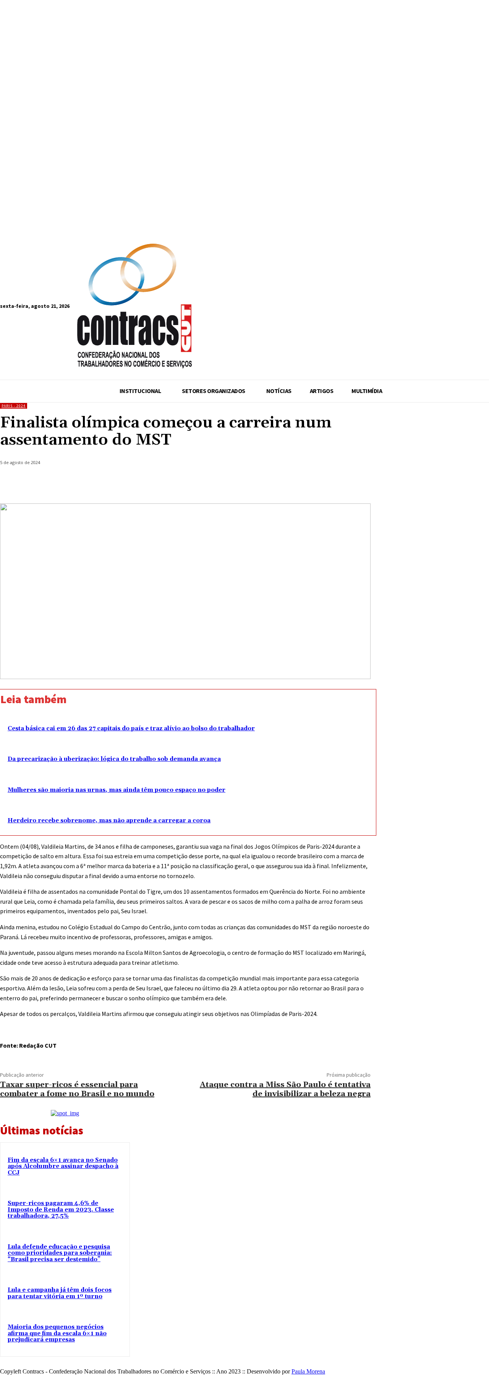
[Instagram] (219, 307)
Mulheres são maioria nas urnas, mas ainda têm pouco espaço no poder (116, 790)
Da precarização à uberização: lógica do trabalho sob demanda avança (114, 759)
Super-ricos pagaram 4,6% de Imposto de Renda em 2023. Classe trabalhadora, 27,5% (61, 1210)
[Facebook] (204, 307)
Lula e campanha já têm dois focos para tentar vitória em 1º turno (60, 1293)
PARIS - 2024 (14, 405)
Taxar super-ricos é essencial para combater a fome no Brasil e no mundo (77, 1089)
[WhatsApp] (329, 484)
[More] (358, 484)
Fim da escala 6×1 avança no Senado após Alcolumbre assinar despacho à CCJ (63, 1166)
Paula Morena (308, 1371)
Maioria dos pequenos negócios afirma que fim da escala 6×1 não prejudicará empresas (57, 1333)
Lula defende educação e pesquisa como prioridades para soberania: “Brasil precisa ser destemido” (60, 1253)
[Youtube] (233, 307)
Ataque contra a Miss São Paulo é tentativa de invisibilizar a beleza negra (285, 1089)
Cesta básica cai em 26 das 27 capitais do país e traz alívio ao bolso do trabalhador (131, 728)
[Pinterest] (302, 484)
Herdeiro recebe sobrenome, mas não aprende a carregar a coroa (109, 820)
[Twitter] (274, 484)
